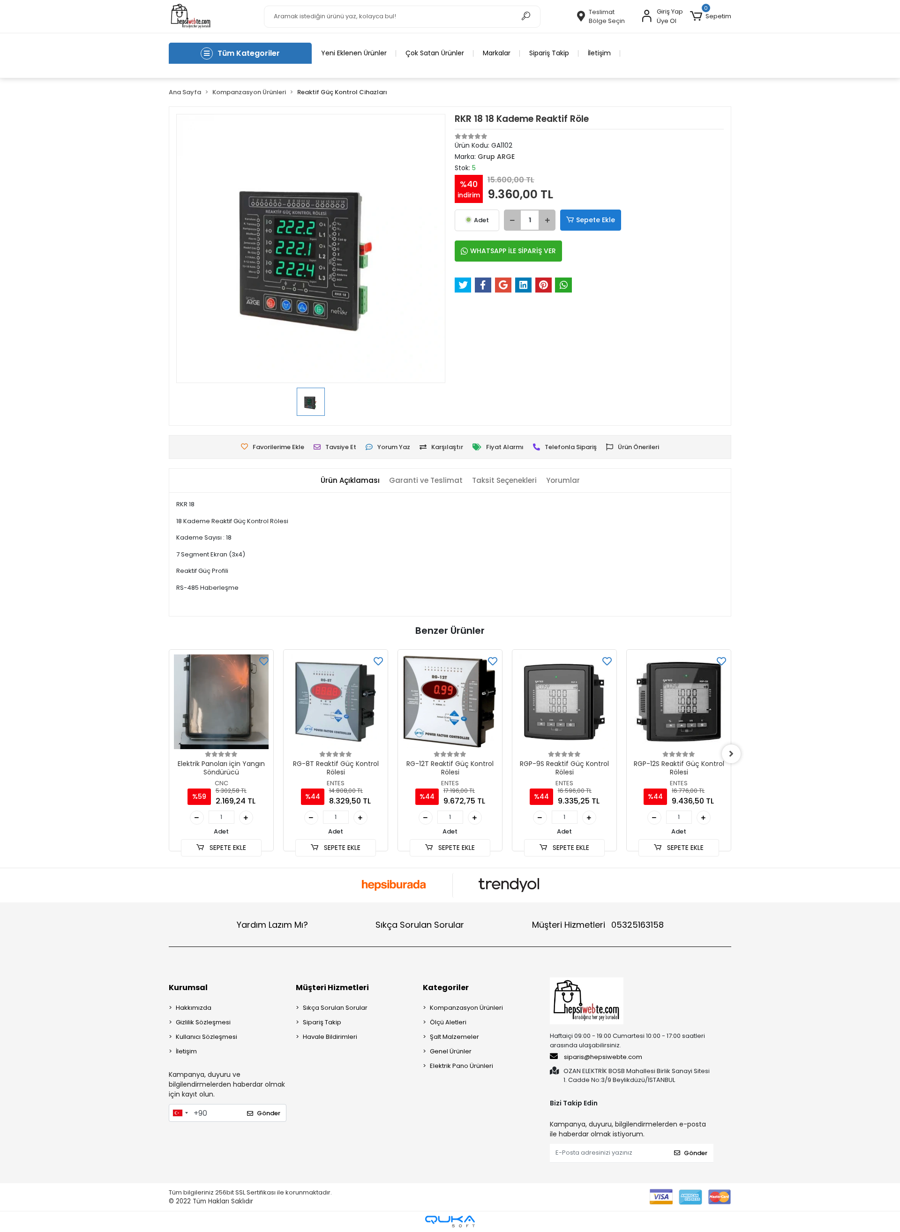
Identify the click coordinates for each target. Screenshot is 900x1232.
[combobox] (180, 1112)
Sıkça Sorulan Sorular (419, 925)
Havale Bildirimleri (330, 1036)
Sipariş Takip (549, 53)
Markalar (496, 53)
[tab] (350, 481)
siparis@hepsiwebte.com (603, 1056)
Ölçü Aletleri (448, 1022)
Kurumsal (188, 987)
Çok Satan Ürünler (434, 53)
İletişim (599, 53)
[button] (710, 16)
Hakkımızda (193, 1007)
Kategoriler (446, 987)
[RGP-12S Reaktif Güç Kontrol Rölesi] (678, 701)
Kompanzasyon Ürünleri (466, 1007)
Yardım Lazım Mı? (272, 925)
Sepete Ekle (595, 220)
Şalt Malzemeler (454, 1036)
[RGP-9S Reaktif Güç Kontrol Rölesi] (564, 701)
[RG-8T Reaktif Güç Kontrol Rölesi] (335, 701)
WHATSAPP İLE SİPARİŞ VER (513, 250)
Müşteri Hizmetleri (598, 925)
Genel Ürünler (451, 1051)
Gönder (268, 1113)
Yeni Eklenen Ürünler (354, 53)
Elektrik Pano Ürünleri (461, 1065)
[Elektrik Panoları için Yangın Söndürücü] (221, 701)
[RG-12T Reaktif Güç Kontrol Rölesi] (450, 701)
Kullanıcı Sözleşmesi (206, 1036)
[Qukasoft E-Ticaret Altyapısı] (450, 1221)
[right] (731, 754)
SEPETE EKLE (227, 847)
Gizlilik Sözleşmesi (203, 1022)
